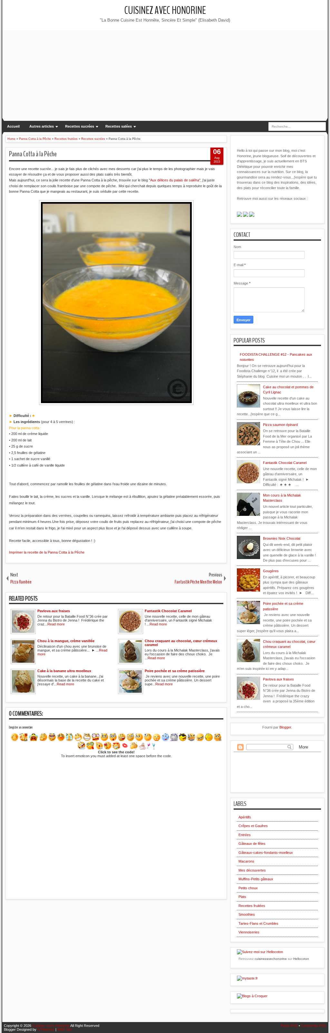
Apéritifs (244, 817)
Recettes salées (118, 126)
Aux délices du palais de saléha (174, 180)
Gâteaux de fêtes (252, 843)
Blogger (285, 727)
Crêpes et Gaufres (253, 826)
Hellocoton (301, 959)
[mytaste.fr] (247, 978)
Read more (56, 624)
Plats (242, 897)
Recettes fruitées (251, 906)
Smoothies (246, 914)
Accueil (13, 126)
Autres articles (41, 126)
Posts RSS (289, 1026)
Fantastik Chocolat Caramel (284, 463)
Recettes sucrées (79, 126)
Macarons (246, 861)
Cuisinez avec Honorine (165, 10)
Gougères (271, 571)
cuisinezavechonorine (271, 959)
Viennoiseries (248, 932)
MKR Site (64, 1029)
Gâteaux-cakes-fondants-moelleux (265, 852)
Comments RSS (313, 1026)
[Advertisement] (165, 76)
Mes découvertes (252, 870)
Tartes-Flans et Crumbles (258, 923)
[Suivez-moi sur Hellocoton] (260, 952)
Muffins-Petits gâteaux (255, 879)
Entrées (244, 835)
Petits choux (248, 888)
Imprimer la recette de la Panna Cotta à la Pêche (46, 552)
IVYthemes (45, 1029)
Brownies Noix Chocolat (281, 538)
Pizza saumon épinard (280, 425)
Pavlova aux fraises (278, 679)
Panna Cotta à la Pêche (33, 154)
